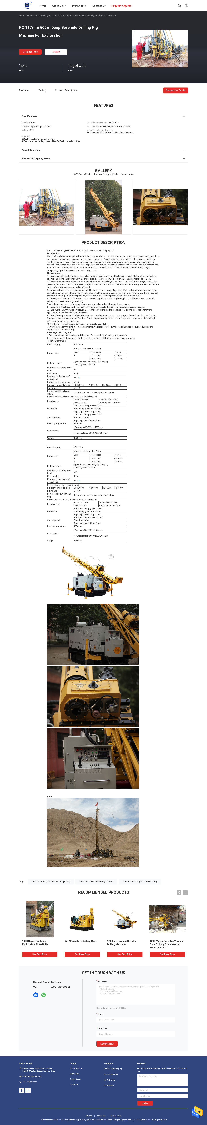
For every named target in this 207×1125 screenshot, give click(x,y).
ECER (165, 1120)
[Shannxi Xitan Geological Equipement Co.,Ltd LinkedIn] (28, 1090)
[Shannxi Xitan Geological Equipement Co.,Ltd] (27, 5)
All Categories (109, 1085)
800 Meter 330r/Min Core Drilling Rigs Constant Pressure (164, 944)
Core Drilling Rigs (45, 15)
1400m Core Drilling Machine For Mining (139, 881)
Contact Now (107, 1043)
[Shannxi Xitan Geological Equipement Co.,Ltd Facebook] (21, 1090)
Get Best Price (30, 51)
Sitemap (89, 1116)
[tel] (51, 994)
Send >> (145, 1103)
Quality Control (75, 1079)
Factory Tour (74, 1074)
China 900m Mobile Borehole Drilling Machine (57, 1120)
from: (100, 1014)
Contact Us (74, 1085)
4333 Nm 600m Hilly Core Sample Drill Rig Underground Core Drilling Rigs (124, 944)
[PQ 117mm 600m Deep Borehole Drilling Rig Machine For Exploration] (160, 48)
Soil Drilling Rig (109, 1080)
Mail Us (56, 51)
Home (21, 15)
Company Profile (76, 1068)
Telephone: (103, 1028)
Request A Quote (175, 90)
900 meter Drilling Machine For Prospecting (50, 881)
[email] (35, 994)
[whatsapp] (43, 994)
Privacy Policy (116, 1116)
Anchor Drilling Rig (111, 1074)
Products (31, 15)
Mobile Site (101, 1116)
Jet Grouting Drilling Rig (113, 1069)
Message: (102, 981)
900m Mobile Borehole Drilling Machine (96, 881)
